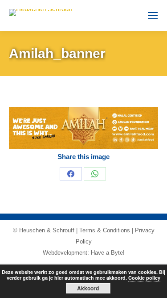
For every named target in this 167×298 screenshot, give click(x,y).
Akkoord (88, 288)
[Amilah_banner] (83, 128)
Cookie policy (144, 277)
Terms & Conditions (104, 230)
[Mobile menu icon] (152, 15)
